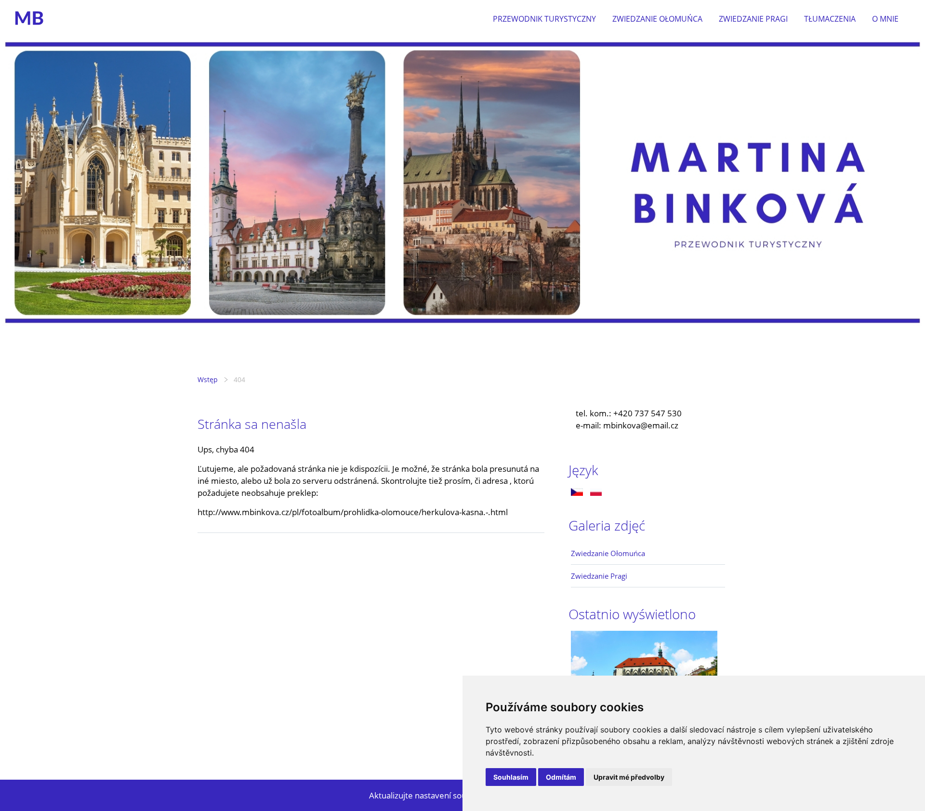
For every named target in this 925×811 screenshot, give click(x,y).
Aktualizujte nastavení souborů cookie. (441, 795)
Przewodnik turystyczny (544, 18)
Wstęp (208, 379)
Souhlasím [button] (511, 777)
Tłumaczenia (830, 18)
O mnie (885, 18)
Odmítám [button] (561, 777)
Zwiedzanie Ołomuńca (657, 18)
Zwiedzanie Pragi (753, 18)
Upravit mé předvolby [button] (629, 777)
